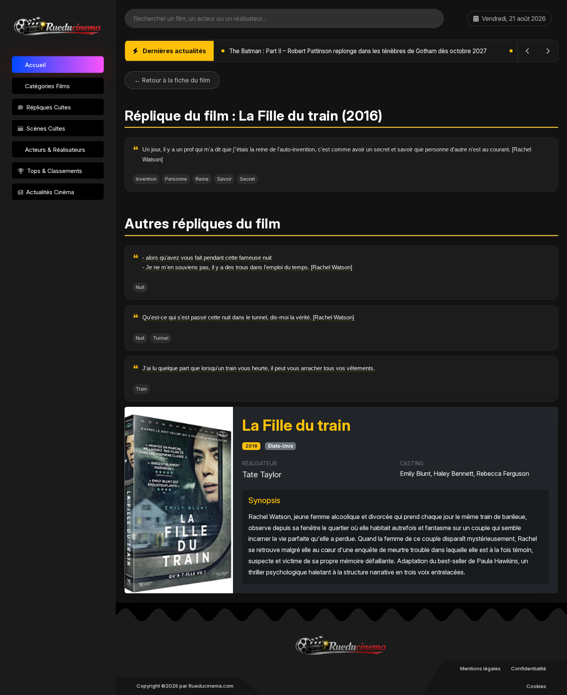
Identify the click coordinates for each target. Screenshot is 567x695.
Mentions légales (480, 668)
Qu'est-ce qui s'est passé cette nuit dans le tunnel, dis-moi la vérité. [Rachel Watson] (248, 317)
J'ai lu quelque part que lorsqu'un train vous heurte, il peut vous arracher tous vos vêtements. (258, 368)
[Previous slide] (528, 51)
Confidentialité (528, 668)
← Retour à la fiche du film (172, 80)
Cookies (536, 686)
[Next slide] (548, 51)
